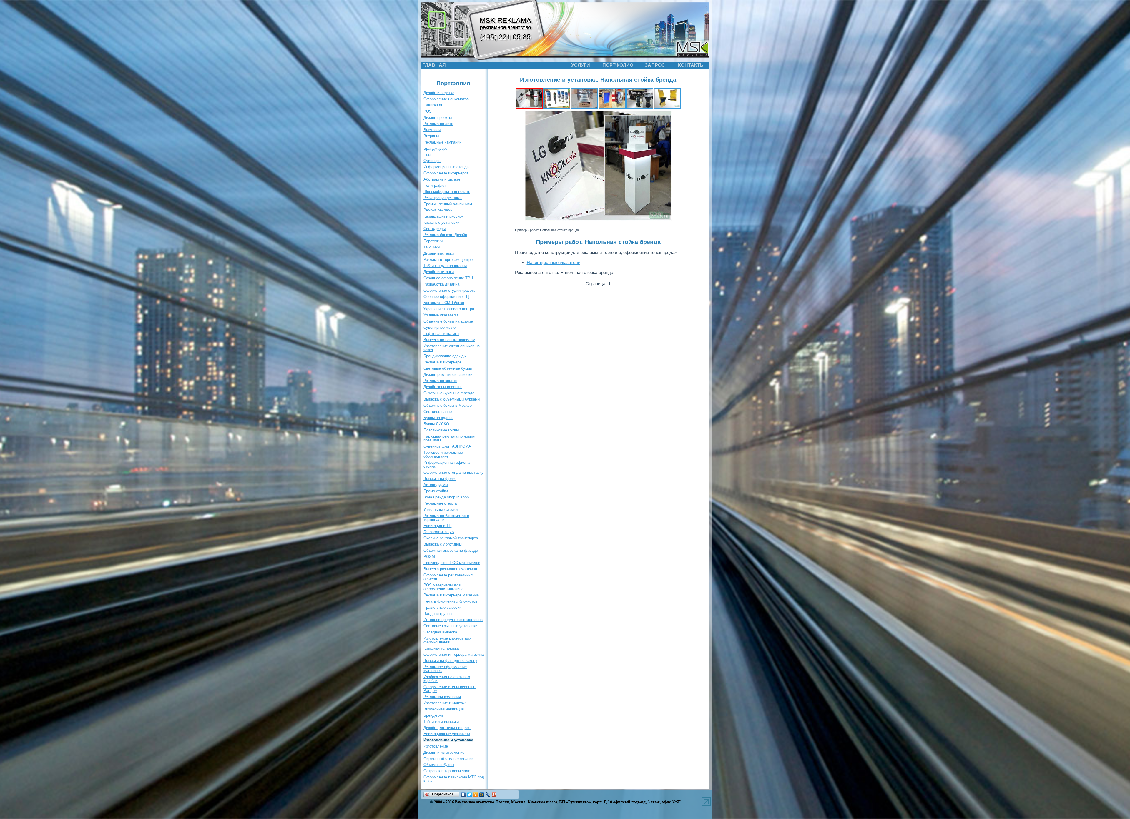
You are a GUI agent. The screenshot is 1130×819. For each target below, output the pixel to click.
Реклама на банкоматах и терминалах (446, 517)
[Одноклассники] (476, 794)
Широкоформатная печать (446, 191)
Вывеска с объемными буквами (451, 399)
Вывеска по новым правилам (449, 340)
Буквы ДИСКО (436, 424)
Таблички (431, 247)
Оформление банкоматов (446, 99)
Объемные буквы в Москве (447, 405)
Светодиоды (434, 228)
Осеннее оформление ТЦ (446, 296)
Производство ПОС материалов (451, 563)
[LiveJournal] (488, 794)
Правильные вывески (442, 607)
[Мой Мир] (482, 794)
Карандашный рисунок (443, 216)
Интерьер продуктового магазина (453, 620)
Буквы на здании (438, 418)
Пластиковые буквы (441, 430)
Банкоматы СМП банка (443, 303)
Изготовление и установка (448, 740)
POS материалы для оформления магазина (443, 587)
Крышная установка (441, 648)
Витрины (431, 136)
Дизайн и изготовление (443, 752)
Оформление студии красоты (449, 290)
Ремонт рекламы (438, 210)
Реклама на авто (438, 123)
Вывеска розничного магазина (450, 569)
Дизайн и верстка (438, 93)
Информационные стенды (446, 167)
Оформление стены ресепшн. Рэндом (449, 689)
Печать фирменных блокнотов (450, 601)
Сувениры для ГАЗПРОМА (447, 446)
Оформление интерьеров (445, 173)
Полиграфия (434, 185)
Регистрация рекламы (442, 198)
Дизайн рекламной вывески (447, 374)
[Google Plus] (494, 794)
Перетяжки (433, 241)
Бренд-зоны (433, 715)
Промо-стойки (435, 491)
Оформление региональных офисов (448, 577)
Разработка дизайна (441, 284)
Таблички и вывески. (441, 721)
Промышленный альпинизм (447, 204)
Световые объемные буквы (447, 368)
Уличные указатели (440, 315)
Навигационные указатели (446, 734)
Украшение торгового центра (448, 309)
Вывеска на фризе (439, 478)
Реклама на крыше (440, 380)
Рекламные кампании (442, 142)
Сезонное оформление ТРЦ (448, 278)
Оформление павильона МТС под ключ (453, 779)
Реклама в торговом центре (448, 259)
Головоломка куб (438, 532)
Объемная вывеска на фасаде (450, 550)
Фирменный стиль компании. (449, 758)
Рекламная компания (442, 697)
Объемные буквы (438, 765)
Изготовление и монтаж (444, 703)
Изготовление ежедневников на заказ (451, 348)
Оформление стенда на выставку (453, 472)
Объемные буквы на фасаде (448, 393)
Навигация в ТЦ (437, 525)
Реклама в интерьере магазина (451, 595)
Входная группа (437, 613)
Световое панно (437, 411)
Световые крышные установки (450, 626)
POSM (429, 556)
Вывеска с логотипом (442, 544)
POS (427, 111)
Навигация (432, 105)
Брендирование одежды (444, 356)
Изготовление (435, 746)
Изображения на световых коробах (446, 679)
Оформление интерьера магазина (453, 654)
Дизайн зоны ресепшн (442, 387)
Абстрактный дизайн (441, 179)
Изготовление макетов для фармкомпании (447, 640)
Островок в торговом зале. (447, 771)
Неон (427, 154)
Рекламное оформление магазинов (445, 669)
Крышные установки (441, 222)
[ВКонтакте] (463, 794)
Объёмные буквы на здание (448, 321)
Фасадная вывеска (440, 632)
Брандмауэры (435, 148)
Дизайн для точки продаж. (447, 727)
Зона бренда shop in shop (446, 497)
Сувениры (432, 161)
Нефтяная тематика (441, 333)
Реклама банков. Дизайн (445, 235)
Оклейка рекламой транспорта (450, 538)
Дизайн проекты (437, 117)
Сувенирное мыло (439, 327)
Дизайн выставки (438, 253)
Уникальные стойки (440, 509)
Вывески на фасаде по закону (450, 660)
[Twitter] (469, 794)
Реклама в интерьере (442, 362)
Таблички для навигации (445, 265)
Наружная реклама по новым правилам (449, 438)
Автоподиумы (435, 485)
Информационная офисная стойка (447, 464)
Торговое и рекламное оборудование (443, 454)
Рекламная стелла (440, 503)
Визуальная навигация (443, 709)
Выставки (432, 130)
